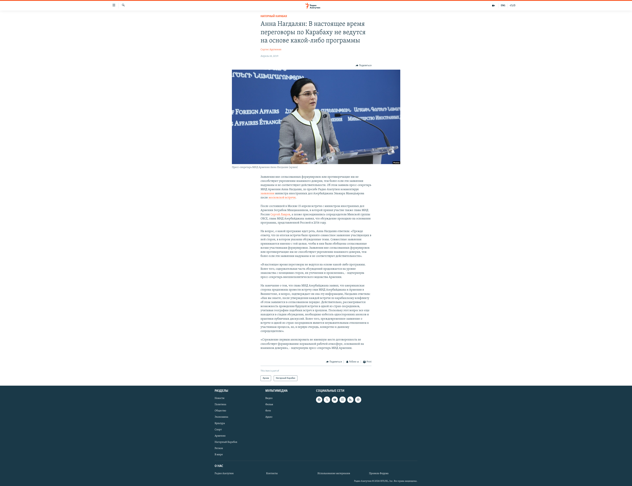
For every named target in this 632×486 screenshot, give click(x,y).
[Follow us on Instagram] (342, 400)
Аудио (268, 417)
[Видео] (493, 5)
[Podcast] (358, 400)
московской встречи (282, 197)
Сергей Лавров (280, 214)
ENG (503, 5)
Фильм (269, 404)
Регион (219, 448)
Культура (220, 423)
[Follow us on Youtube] (335, 400)
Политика (220, 404)
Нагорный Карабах (274, 16)
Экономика (221, 417)
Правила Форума (379, 473)
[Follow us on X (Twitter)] (327, 400)
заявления (268, 193)
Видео (269, 398)
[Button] (363, 65)
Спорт (218, 429)
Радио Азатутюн (224, 473)
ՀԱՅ (512, 5)
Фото (268, 411)
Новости (219, 398)
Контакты (272, 473)
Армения (220, 436)
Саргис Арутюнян (271, 49)
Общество (220, 411)
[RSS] (350, 400)
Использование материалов (333, 473)
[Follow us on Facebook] (319, 400)
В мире (219, 454)
